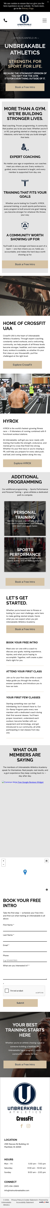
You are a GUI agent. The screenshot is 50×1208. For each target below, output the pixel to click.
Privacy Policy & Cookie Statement (24, 1200)
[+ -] (25, 875)
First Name (8, 925)
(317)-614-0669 (11, 1186)
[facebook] (22, 1126)
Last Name (8, 935)
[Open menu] (44, 20)
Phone (6, 955)
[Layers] (46, 861)
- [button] (3, 864)
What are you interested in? (16, 965)
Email (6, 945)
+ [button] (3, 861)
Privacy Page (27, 8)
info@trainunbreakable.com (16, 1190)
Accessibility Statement (25, 1202)
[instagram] (28, 1126)
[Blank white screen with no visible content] (5, 22)
